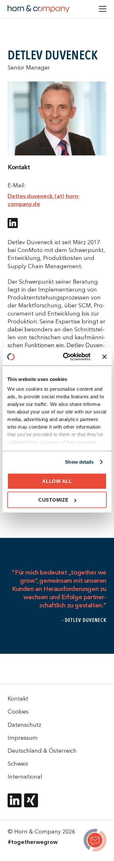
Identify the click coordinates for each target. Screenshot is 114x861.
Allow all (57, 481)
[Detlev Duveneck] (95, 841)
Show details (79, 462)
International (25, 776)
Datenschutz (24, 724)
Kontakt (18, 698)
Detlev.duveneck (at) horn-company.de (44, 200)
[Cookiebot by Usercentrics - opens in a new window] (67, 357)
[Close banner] (104, 356)
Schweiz (18, 763)
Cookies (18, 711)
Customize (53, 500)
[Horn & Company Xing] (31, 800)
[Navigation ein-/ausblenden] (102, 9)
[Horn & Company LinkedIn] (15, 800)
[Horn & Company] (39, 9)
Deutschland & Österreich (42, 750)
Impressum (23, 737)
